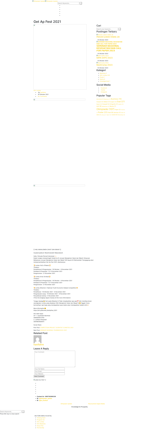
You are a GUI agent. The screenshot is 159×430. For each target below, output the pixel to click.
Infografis (114, 104)
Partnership (64, 15)
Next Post (37, 330)
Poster (102, 77)
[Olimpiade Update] (38, 1)
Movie (113, 106)
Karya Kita (64, 13)
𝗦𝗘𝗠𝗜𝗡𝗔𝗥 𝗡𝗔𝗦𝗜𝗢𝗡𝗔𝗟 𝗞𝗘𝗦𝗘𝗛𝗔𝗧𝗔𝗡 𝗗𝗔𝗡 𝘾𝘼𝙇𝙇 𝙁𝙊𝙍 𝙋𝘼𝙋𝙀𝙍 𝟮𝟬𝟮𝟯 (108, 48)
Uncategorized (105, 81)
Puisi (110, 112)
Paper (118, 109)
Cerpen (99, 102)
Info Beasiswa (65, 11)
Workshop (121, 114)
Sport (109, 114)
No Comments (42, 96)
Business (116, 99)
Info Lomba (64, 9)
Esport (99, 104)
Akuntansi (100, 99)
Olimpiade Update (66, 404)
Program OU (65, 7)
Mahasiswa (105, 106)
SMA (98, 114)
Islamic (120, 104)
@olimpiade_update (45, 398)
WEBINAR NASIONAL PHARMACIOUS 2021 (53, 330)
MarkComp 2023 (104, 65)
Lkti (99, 106)
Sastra (102, 79)
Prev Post (37, 327)
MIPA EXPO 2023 (104, 58)
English (113, 102)
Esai (121, 101)
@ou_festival (43, 400)
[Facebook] (42, 325)
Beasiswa (103, 73)
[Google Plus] (45, 325)
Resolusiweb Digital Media (96, 404)
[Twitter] (43, 325)
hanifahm (43, 92)
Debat (107, 102)
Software (103, 114)
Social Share (37, 325)
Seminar (117, 112)
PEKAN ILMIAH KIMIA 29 (107, 37)
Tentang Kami (65, 5)
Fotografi (105, 104)
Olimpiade (105, 109)
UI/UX (115, 115)
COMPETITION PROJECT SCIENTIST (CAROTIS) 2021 (56, 327)
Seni (123, 112)
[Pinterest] (46, 325)
